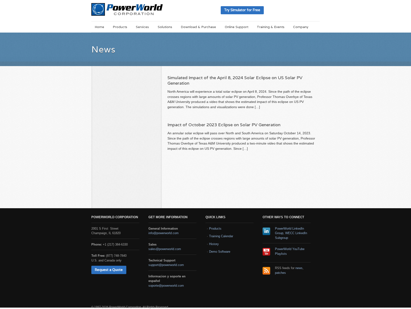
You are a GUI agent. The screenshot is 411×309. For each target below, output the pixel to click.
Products (120, 27)
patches (280, 273)
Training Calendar (221, 236)
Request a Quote (109, 269)
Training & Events (270, 27)
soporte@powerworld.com (166, 285)
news (299, 268)
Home (99, 27)
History (214, 244)
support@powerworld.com (166, 265)
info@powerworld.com (163, 233)
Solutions (165, 27)
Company (300, 27)
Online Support (236, 27)
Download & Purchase (198, 27)
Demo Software (219, 251)
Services (142, 27)
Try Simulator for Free (242, 10)
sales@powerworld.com (164, 249)
